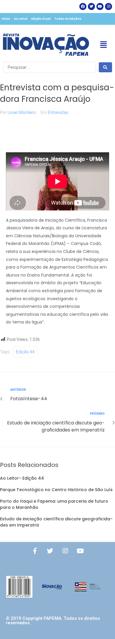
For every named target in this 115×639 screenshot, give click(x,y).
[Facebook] (82, 6)
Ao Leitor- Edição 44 (22, 478)
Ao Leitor (21, 19)
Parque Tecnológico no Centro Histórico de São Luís (56, 490)
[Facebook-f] (35, 551)
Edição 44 (25, 351)
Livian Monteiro (22, 112)
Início (6, 19)
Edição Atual (41, 19)
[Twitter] (91, 6)
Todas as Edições (67, 19)
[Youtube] (80, 551)
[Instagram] (108, 6)
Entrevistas (58, 112)
